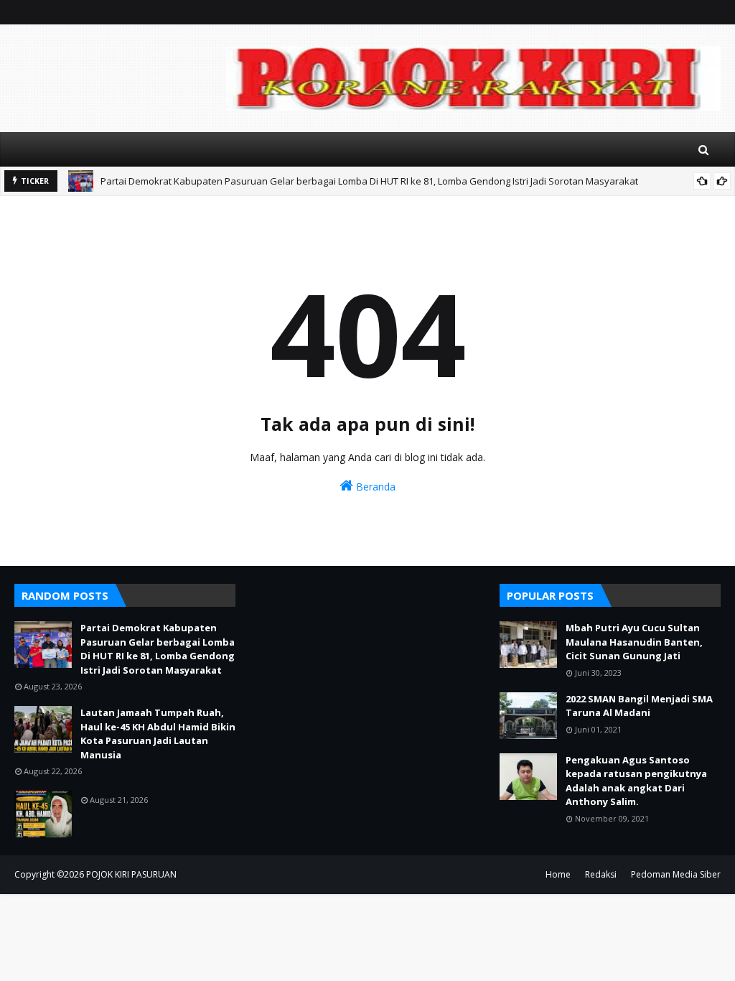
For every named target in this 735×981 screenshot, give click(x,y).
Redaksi (601, 874)
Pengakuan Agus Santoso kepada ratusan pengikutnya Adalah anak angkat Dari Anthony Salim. (636, 781)
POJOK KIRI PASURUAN (131, 874)
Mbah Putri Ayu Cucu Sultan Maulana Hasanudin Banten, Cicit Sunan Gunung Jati (634, 641)
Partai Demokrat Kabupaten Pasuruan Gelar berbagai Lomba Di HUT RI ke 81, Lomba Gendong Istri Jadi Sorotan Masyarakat (369, 181)
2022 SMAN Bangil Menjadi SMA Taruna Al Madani (639, 706)
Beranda (374, 486)
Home (558, 874)
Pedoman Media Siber (676, 874)
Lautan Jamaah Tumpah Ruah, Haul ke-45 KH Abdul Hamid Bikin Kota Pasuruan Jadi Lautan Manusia (157, 733)
